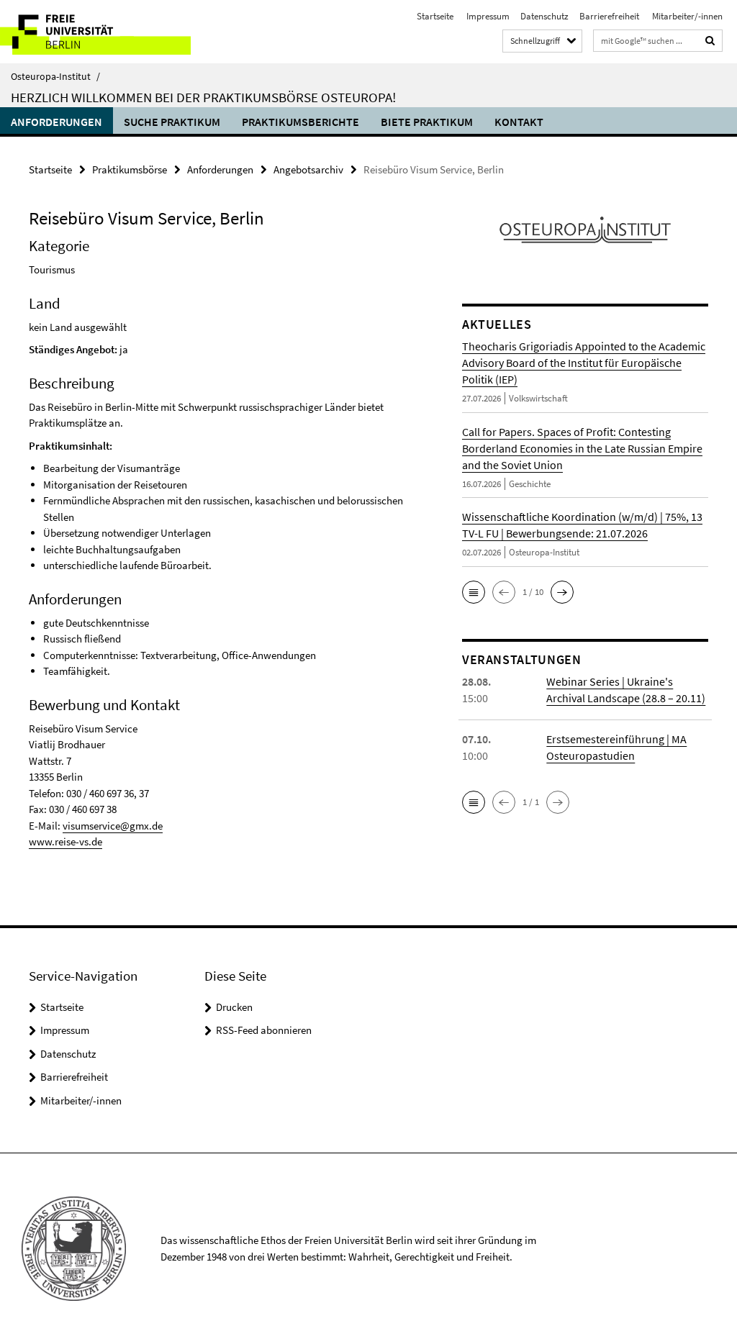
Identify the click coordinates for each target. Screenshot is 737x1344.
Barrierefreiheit (609, 16)
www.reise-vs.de (65, 841)
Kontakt (518, 121)
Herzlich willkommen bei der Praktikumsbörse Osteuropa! (203, 97)
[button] (473, 592)
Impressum (487, 16)
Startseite (435, 16)
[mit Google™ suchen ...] (710, 40)
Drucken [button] (234, 1007)
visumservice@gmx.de (113, 825)
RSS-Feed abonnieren (264, 1030)
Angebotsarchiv (308, 169)
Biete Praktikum (427, 121)
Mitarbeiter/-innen (686, 16)
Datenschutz (544, 16)
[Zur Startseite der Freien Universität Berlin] (95, 32)
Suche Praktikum (172, 121)
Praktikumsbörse (129, 169)
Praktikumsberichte (300, 121)
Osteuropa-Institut (55, 76)
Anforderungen (56, 121)
